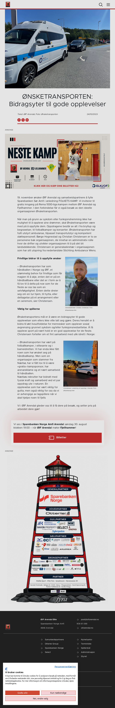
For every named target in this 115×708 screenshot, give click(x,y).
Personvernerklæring (65, 666)
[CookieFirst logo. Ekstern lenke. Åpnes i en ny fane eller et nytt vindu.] (6, 669)
